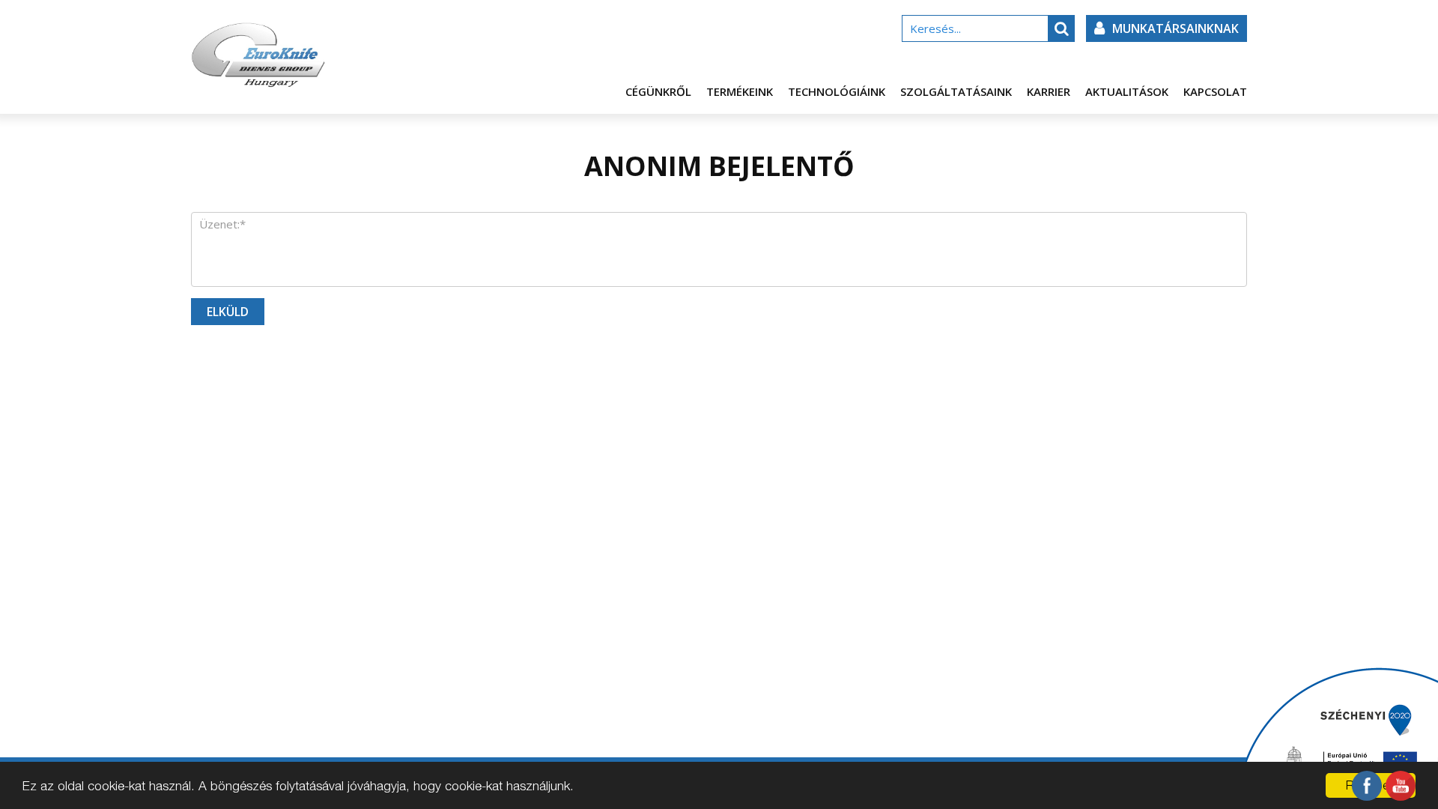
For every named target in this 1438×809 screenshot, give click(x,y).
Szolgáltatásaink (956, 91)
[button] (1061, 28)
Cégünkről (658, 91)
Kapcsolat (1215, 91)
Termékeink (739, 91)
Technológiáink (836, 91)
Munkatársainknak (1175, 28)
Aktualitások (1126, 91)
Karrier (1048, 91)
